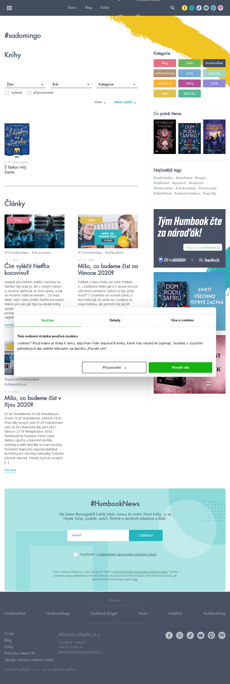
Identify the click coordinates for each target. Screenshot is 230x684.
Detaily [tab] (115, 320)
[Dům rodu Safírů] (190, 301)
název (98, 102)
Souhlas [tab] (47, 320)
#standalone (184, 177)
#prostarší (179, 183)
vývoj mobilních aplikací (59, 669)
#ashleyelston (114, 252)
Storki (143, 613)
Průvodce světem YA (19, 653)
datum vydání (123, 102)
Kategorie (106, 84)
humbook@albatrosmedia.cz (80, 651)
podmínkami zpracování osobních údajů (128, 554)
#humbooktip (208, 188)
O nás (9, 634)
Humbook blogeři (104, 613)
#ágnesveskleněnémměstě (21, 379)
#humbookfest (163, 188)
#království (196, 183)
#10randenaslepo (16, 252)
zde (135, 579)
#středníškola (163, 193)
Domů (72, 7)
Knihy (105, 7)
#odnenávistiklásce (187, 193)
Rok (55, 84)
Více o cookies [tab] (182, 320)
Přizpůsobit (112, 367)
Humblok (175, 613)
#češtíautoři (162, 183)
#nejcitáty (209, 193)
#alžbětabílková (15, 384)
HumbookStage (58, 613)
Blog (88, 7)
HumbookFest (14, 613)
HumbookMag (214, 613)
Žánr (10, 84)
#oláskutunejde (185, 188)
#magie (200, 177)
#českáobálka (163, 177)
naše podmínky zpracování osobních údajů (140, 572)
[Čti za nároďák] (190, 238)
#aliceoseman (41, 252)
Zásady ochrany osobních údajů (29, 660)
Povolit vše (180, 367)
